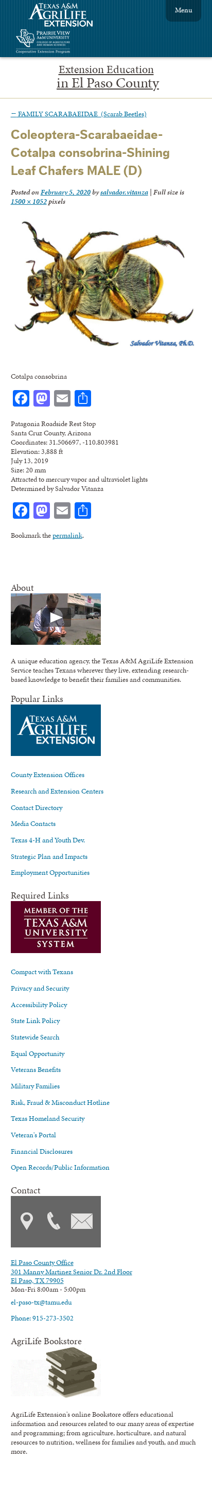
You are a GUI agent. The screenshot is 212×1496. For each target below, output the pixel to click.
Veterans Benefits (36, 1069)
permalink (67, 535)
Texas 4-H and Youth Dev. (48, 840)
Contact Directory (36, 807)
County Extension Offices (47, 774)
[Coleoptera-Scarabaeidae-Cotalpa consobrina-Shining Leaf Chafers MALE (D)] (104, 346)
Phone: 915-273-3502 (42, 1318)
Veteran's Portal (33, 1135)
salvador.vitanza (124, 192)
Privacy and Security (40, 988)
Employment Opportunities (50, 872)
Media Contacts (33, 823)
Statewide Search (35, 1037)
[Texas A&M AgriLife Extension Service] (67, 16)
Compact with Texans (42, 971)
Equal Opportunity (37, 1053)
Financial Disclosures (42, 1151)
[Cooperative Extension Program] (71, 42)
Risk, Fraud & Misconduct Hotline (60, 1102)
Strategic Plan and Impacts (49, 856)
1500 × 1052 (29, 201)
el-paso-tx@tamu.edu (41, 1302)
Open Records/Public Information (60, 1167)
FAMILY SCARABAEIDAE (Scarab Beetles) (79, 114)
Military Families (35, 1086)
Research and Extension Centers (57, 791)
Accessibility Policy (39, 1004)
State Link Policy (35, 1020)
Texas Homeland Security (47, 1118)
